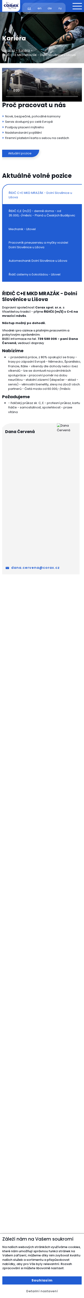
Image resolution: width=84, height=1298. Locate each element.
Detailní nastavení (42, 1291)
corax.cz (8, 50)
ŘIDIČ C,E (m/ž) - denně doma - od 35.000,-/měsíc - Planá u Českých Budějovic (42, 213)
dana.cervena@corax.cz (35, 567)
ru (60, 8)
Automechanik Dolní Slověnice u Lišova (38, 260)
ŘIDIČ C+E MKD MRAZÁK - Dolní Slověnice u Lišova (40, 195)
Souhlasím (42, 1280)
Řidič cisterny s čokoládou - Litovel (34, 274)
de (50, 8)
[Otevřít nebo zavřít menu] (77, 6)
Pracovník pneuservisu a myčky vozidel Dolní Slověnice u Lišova (38, 244)
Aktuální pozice (20, 153)
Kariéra (24, 50)
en (40, 8)
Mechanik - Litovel (22, 229)
